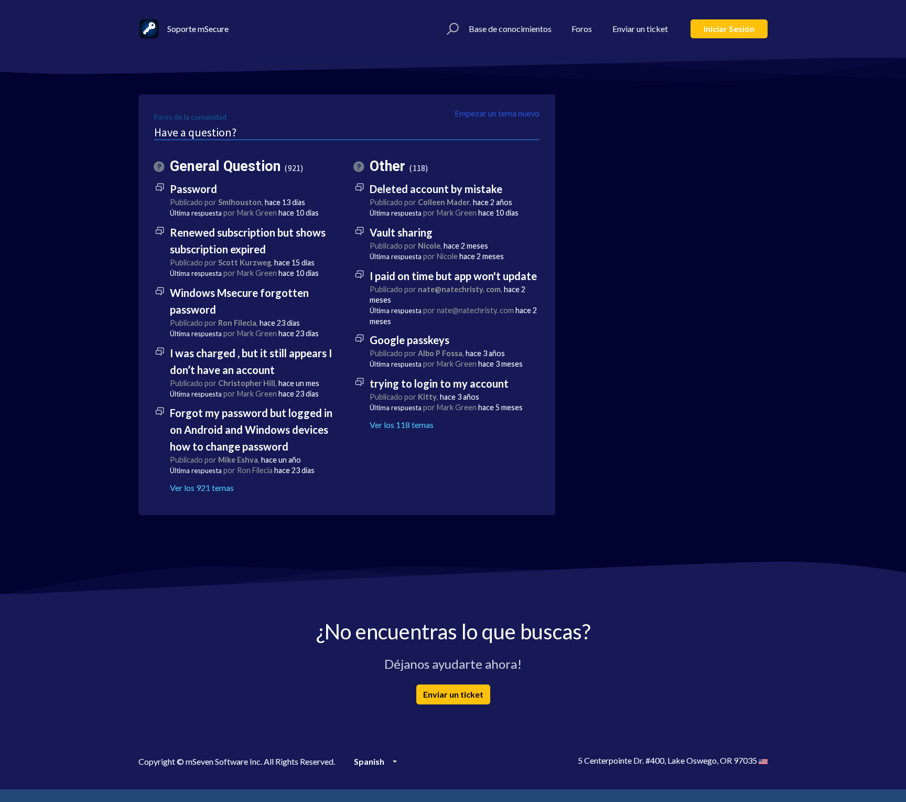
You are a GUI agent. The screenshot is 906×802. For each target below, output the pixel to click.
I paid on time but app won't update (453, 276)
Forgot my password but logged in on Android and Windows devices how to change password (251, 430)
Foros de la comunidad (190, 116)
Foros (581, 29)
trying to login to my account (439, 383)
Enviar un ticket (640, 29)
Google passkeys (409, 340)
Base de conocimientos (510, 29)
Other (397, 166)
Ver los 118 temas (402, 425)
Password (193, 189)
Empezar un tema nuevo (497, 113)
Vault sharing (401, 232)
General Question (235, 166)
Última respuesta (196, 213)
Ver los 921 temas (202, 488)
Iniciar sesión (729, 29)
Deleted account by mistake (436, 189)
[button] (451, 29)
